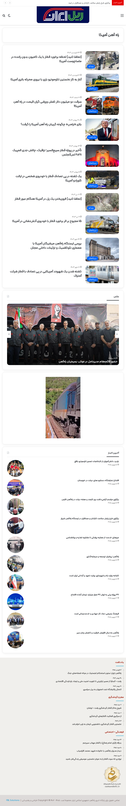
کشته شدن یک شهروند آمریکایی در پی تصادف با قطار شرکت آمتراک (46, 273)
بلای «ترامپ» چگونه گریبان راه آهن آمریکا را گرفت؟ (51, 124)
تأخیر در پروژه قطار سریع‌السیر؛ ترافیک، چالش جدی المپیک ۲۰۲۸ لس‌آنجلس (47, 152)
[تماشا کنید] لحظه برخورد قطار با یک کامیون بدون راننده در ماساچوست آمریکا (46, 59)
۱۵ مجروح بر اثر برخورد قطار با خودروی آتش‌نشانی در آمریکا (47, 221)
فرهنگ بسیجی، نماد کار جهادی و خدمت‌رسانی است (96, 613)
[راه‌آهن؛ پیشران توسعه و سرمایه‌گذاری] (15, 563)
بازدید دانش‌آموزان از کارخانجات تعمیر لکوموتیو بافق (96, 461)
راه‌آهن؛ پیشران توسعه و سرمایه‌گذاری (103, 556)
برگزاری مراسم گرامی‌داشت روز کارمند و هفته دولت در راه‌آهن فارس (90, 499)
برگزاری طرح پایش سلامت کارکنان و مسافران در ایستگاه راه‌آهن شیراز (82, 3)
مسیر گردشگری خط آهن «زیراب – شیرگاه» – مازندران (88, 362)
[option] (63, 334)
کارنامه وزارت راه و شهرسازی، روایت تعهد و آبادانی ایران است (94, 575)
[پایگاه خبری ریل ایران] (63, 15)
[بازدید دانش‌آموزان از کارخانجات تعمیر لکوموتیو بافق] (15, 468)
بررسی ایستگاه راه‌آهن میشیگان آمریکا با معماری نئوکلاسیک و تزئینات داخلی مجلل (56, 245)
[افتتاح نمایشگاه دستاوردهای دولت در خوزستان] (15, 487)
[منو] (122, 16)
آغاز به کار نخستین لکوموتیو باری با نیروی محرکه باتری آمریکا (46, 79)
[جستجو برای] (3, 16)
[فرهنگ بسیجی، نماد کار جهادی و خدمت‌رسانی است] (15, 620)
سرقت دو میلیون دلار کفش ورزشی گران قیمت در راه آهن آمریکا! (48, 104)
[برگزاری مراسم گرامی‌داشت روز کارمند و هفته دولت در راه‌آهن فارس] (15, 506)
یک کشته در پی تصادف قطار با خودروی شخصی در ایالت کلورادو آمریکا (49, 178)
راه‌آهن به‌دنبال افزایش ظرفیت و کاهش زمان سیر (98, 632)
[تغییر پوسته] (9, 16)
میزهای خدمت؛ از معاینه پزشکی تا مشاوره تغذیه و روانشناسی (92, 537)
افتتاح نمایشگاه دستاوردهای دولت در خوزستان (98, 480)
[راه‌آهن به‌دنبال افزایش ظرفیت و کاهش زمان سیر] (15, 639)
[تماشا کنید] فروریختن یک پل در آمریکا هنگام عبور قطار (48, 199)
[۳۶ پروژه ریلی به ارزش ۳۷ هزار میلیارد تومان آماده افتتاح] (15, 601)
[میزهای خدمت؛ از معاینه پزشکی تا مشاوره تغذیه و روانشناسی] (15, 544)
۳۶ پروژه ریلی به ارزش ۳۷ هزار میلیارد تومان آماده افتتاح (95, 594)
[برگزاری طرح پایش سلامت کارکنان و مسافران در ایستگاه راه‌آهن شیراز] (15, 525)
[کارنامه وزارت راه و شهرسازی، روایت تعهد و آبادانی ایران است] (15, 582)
